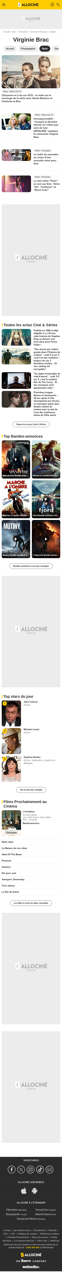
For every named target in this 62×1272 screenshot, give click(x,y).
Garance (6, 867)
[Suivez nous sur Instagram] (31, 1169)
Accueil (6, 32)
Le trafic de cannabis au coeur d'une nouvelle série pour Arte (46, 159)
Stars (14, 32)
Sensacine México (27, 1218)
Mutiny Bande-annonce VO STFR (16, 555)
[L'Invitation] (11, 823)
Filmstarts (11, 1209)
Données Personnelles (18, 1237)
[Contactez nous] (50, 1169)
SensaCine (41, 1209)
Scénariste (23, 32)
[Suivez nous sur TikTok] (40, 1169)
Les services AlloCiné (24, 1241)
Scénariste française (38, 32)
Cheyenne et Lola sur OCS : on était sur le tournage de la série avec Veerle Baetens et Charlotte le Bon (27, 98)
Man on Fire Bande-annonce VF (16, 475)
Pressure (6, 860)
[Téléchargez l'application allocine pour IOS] (26, 1190)
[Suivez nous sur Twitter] (21, 1169)
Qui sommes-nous (21, 1230)
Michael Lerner (31, 729)
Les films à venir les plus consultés (31, 903)
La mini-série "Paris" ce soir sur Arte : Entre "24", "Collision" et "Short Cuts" (47, 185)
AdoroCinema (43, 1214)
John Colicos (31, 702)
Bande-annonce (31, 823)
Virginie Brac (31, 39)
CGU (5, 1234)
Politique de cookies (27, 1234)
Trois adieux (8, 885)
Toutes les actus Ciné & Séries (31, 424)
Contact (7, 1230)
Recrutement (39, 1230)
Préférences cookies (49, 1234)
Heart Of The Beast (12, 854)
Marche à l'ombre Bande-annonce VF (16, 515)
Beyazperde (13, 1214)
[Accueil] (28, 4)
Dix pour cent (9, 873)
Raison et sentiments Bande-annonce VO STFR (46, 475)
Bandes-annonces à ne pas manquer (31, 566)
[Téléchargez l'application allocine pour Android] (36, 1190)
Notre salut (7, 842)
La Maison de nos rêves (14, 848)
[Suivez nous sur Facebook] (12, 1169)
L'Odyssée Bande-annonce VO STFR (46, 555)
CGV (13, 1234)
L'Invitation (29, 811)
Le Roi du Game (10, 892)
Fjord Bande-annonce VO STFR (46, 515)
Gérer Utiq (42, 1241)
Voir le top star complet (31, 790)
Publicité (52, 1230)
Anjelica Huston (32, 757)
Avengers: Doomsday (13, 879)
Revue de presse (40, 1237)
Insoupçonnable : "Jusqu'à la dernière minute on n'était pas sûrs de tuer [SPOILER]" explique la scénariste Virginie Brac (46, 127)
